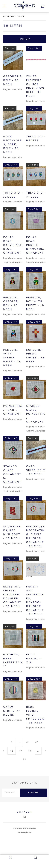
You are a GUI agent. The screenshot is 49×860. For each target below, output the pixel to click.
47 (20, 750)
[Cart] (43, 6)
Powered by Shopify (24, 832)
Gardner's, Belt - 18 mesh (13, 80)
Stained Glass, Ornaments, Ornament (12, 474)
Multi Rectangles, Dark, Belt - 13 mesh (12, 144)
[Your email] (11, 793)
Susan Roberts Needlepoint (27, 828)
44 (27, 742)
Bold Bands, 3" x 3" (34, 658)
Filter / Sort (24, 38)
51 (24, 759)
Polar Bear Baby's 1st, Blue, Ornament (13, 245)
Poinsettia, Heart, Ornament (12, 409)
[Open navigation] (6, 6)
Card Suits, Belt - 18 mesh (35, 470)
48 (29, 750)
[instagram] (24, 817)
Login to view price (12, 89)
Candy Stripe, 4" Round (11, 710)
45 (36, 742)
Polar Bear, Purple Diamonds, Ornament (35, 245)
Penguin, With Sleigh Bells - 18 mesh (12, 357)
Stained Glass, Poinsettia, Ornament (35, 413)
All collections (8, 16)
